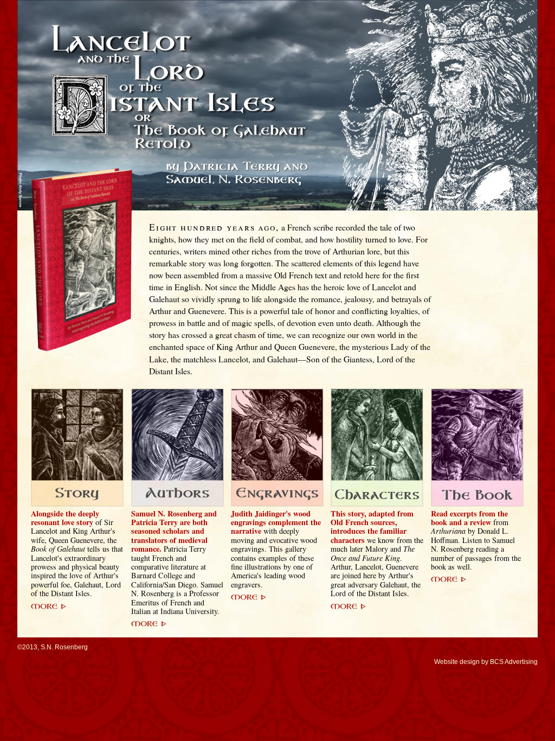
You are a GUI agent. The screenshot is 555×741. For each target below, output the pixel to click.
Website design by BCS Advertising (486, 662)
